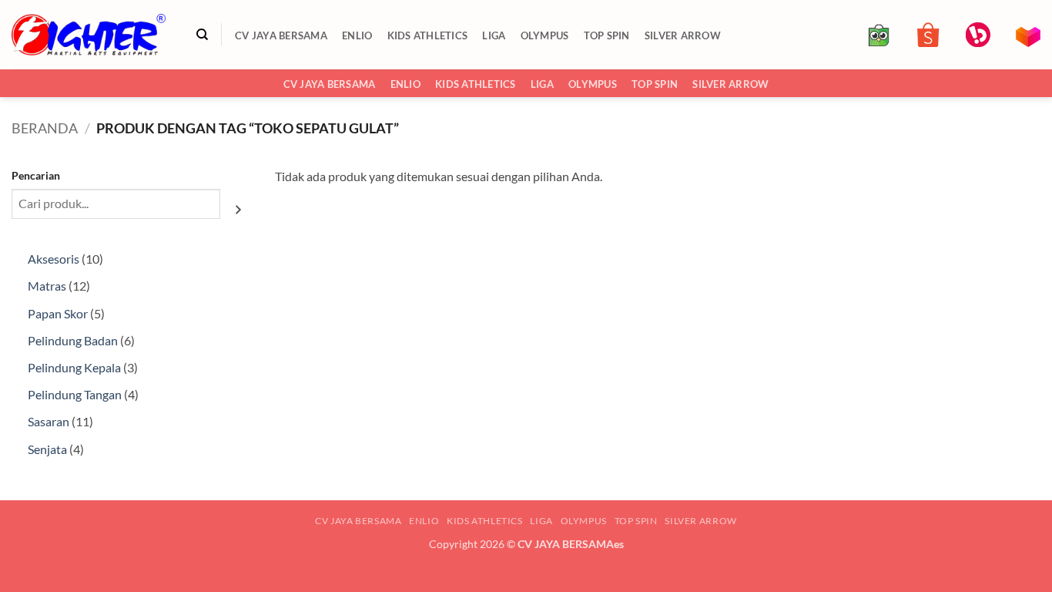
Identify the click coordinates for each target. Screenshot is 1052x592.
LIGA (493, 35)
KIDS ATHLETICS (427, 35)
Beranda (45, 127)
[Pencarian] (202, 35)
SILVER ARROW (683, 35)
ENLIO (357, 35)
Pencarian (36, 175)
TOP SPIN (607, 35)
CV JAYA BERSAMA (281, 35)
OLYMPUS (545, 35)
